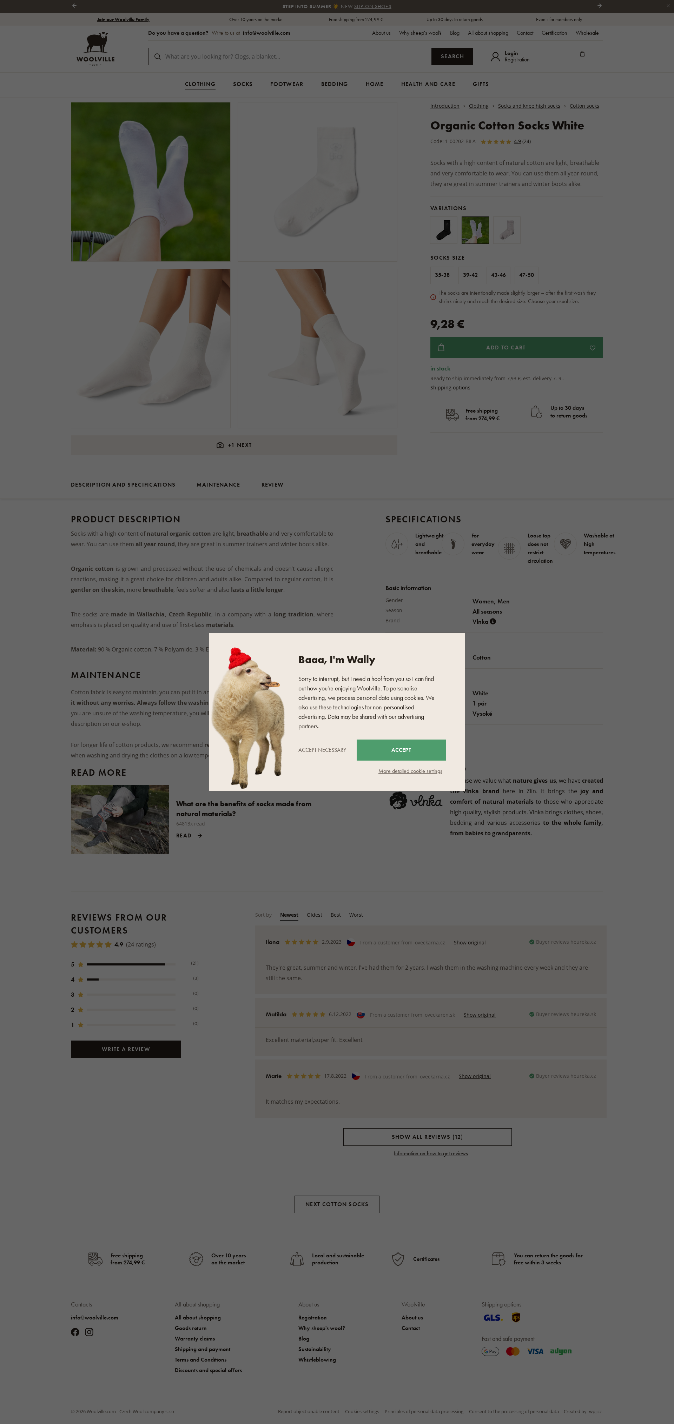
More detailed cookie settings (410, 771)
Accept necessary (322, 750)
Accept (401, 750)
